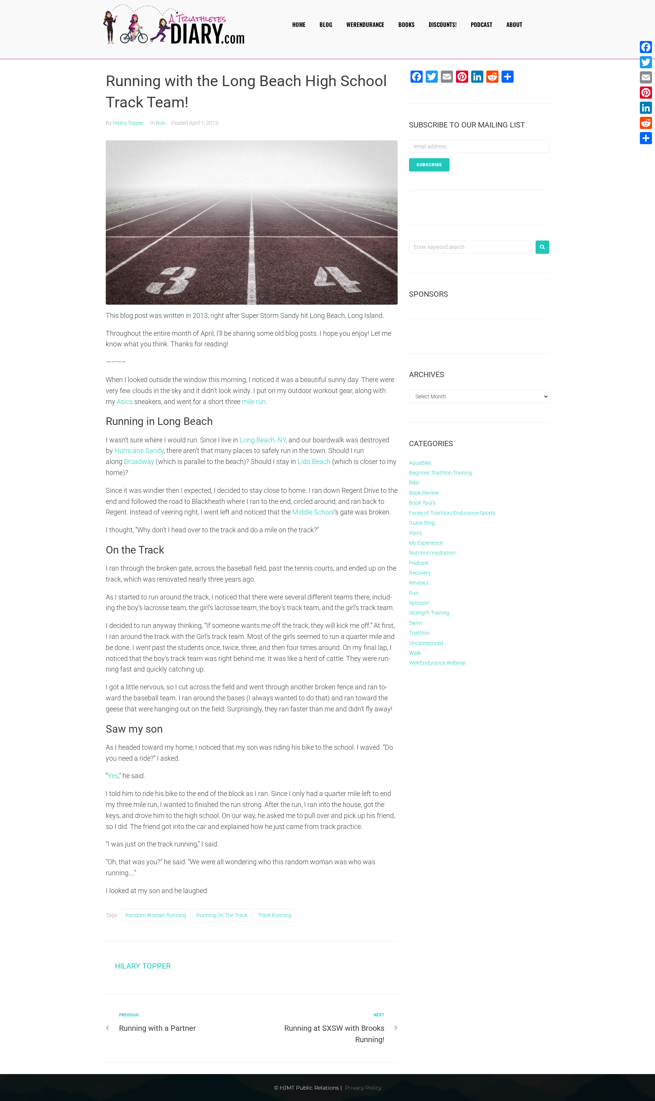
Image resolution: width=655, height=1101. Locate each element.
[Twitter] (645, 62)
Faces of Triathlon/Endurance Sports (452, 513)
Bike (414, 483)
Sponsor (419, 603)
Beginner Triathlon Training (440, 473)
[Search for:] (470, 247)
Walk (415, 653)
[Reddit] (645, 123)
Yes (113, 776)
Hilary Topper (128, 123)
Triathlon (419, 633)
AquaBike (420, 463)
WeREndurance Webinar (437, 663)
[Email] (645, 77)
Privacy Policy (363, 1087)
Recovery (420, 573)
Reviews (418, 583)
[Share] (645, 138)
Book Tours (422, 503)
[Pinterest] (645, 92)
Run (160, 123)
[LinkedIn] (645, 107)
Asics (125, 402)
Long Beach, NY (263, 440)
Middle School (313, 512)
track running (274, 915)
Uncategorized (426, 643)
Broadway (139, 462)
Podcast (419, 563)
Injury (415, 533)
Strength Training (429, 613)
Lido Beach (314, 462)
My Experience (426, 543)
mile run (254, 402)
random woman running (155, 915)
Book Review (424, 493)
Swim (415, 623)
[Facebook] (645, 47)
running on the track (222, 915)
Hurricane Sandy (139, 451)
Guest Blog (422, 523)
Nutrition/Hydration (432, 553)
